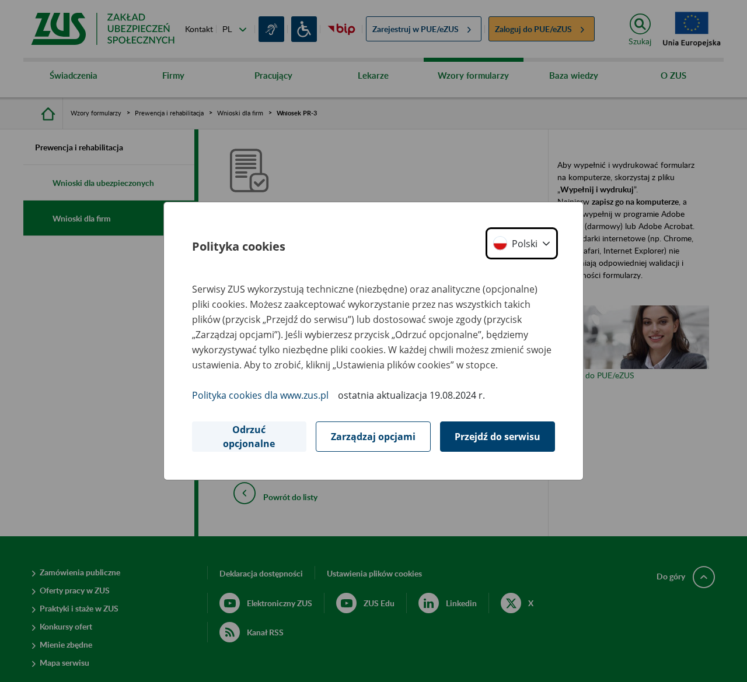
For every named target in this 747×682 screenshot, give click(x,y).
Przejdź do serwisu (497, 436)
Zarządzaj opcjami (373, 436)
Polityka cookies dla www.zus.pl (260, 395)
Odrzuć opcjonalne (249, 436)
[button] (521, 243)
